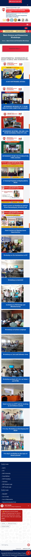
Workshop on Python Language (15, 329)
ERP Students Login (7, 484)
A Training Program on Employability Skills (15, 181)
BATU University (6, 473)
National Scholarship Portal (9, 502)
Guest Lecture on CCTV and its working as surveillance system (15, 405)
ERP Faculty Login (6, 487)
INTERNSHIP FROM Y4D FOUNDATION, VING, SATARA (15, 157)
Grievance (4, 481)
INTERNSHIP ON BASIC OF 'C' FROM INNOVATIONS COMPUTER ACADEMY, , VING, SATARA (15, 108)
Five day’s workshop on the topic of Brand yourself (15, 454)
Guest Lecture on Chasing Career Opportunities (15, 231)
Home (3, 40)
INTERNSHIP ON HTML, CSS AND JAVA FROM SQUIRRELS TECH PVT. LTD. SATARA (15, 133)
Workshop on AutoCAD (15, 280)
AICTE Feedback (6, 479)
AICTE (3, 468)
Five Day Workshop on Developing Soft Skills (15, 429)
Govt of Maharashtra (7, 499)
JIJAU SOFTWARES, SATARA (15, 81)
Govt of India (5, 496)
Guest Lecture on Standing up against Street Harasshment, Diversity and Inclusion (15, 207)
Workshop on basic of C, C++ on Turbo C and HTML (15, 380)
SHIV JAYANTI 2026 (15, 31)
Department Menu (18, 48)
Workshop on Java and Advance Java (15, 354)
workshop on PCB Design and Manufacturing (15, 305)
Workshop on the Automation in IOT (15, 255)
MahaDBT (4, 494)
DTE (3, 470)
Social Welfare (6, 476)
